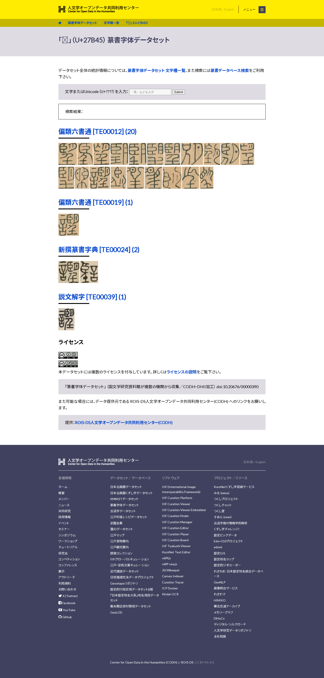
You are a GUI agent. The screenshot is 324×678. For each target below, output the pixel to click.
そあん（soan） (223, 517)
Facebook (68, 603)
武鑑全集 (116, 523)
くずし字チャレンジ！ (227, 529)
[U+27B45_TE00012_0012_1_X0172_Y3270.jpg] (101, 163)
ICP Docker (170, 588)
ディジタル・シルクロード (230, 624)
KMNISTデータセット (124, 499)
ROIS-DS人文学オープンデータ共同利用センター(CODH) (124, 422)
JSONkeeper (171, 570)
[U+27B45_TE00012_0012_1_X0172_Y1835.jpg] (85, 163)
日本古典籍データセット (126, 487)
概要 (61, 493)
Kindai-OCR (170, 594)
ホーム (62, 487)
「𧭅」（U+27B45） (137, 23)
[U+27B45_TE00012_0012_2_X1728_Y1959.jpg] (172, 163)
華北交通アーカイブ (227, 606)
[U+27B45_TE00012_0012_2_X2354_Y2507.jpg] (153, 187)
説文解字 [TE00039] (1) (92, 297)
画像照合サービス (226, 588)
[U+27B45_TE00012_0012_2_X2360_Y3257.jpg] (206, 187)
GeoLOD (116, 612)
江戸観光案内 (119, 547)
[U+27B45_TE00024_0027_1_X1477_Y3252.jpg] (68, 281)
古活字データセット (123, 511)
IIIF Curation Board (175, 540)
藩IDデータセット (121, 529)
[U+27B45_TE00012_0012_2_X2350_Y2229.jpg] (135, 187)
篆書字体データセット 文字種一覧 (156, 70)
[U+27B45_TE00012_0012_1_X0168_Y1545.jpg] (67, 163)
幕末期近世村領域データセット (130, 606)
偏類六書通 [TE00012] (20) (97, 131)
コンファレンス (67, 565)
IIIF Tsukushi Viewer (176, 546)
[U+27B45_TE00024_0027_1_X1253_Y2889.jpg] (89, 281)
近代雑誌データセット (124, 571)
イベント (63, 523)
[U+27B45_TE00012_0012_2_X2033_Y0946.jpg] (230, 163)
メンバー (64, 499)
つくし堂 (219, 511)
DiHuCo (219, 618)
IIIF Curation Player (175, 534)
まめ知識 (220, 636)
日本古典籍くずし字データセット (131, 493)
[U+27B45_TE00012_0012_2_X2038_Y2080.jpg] (82, 187)
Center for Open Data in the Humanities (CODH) (143, 662)
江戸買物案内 (119, 541)
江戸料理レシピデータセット (128, 517)
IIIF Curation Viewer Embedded (184, 510)
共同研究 (64, 511)
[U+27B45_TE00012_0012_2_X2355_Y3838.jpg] (172, 187)
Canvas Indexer (173, 576)
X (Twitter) (70, 596)
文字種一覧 (111, 23)
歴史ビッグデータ (225, 535)
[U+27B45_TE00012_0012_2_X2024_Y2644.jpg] (212, 163)
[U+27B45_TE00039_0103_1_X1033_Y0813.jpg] (66, 328)
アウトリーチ (66, 577)
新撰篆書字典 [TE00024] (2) (99, 249)
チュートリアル (68, 547)
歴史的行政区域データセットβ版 (131, 589)
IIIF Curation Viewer (176, 504)
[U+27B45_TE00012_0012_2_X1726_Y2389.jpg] (155, 163)
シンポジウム (67, 535)
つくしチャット (223, 505)
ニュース (64, 505)
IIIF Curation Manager (177, 522)
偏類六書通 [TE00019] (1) (95, 202)
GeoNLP (219, 582)
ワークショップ (67, 541)
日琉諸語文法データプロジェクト (132, 577)
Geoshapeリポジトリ (124, 583)
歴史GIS (219, 553)
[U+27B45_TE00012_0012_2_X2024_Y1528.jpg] (192, 163)
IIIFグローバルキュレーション (129, 559)
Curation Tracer (173, 582)
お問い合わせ (67, 589)
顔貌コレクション (121, 553)
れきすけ (219, 594)
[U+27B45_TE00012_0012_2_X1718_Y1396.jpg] (138, 163)
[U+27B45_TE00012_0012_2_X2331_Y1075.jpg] (99, 187)
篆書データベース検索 (229, 70)
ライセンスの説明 (182, 371)
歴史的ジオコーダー (227, 565)
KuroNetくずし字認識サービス (234, 487)
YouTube (68, 610)
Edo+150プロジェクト (228, 541)
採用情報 (64, 517)
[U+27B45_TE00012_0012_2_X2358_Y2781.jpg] (190, 187)
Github (66, 617)
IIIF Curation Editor (175, 528)
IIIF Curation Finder (175, 516)
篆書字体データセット (82, 23)
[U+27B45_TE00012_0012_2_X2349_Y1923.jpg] (118, 187)
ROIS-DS (187, 662)
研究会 (63, 553)
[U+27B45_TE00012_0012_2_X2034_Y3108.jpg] (247, 163)
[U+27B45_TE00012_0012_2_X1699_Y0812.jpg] (119, 163)
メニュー (249, 9)
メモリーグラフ (223, 612)
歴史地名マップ (224, 559)
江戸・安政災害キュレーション (129, 565)
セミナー (64, 529)
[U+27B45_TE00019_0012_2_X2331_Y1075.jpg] (68, 234)
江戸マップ (117, 535)
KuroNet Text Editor (176, 552)
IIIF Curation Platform (177, 498)
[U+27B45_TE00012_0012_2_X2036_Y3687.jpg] (66, 187)
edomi (218, 547)
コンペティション (69, 559)
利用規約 (64, 583)
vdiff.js (166, 558)
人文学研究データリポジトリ (232, 630)
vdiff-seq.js (169, 564)
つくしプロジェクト (226, 499)
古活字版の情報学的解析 (231, 523)
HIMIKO (220, 600)
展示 (61, 571)
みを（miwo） (222, 493)
